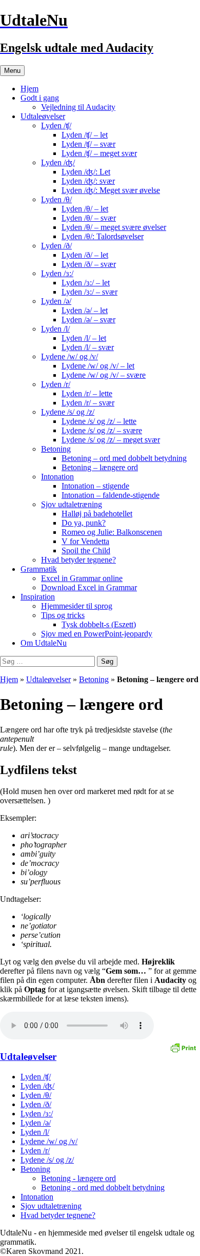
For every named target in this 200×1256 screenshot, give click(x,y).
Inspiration (38, 596)
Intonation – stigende (95, 485)
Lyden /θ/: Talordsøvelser (103, 236)
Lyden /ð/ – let (85, 254)
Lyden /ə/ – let (85, 310)
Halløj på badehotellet (97, 513)
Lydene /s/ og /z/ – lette (99, 421)
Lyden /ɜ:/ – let (86, 282)
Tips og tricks (63, 615)
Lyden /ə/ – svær (88, 319)
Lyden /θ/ (56, 199)
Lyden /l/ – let (84, 338)
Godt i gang (40, 97)
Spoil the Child (86, 550)
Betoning (56, 449)
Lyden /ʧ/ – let (85, 134)
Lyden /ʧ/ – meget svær (99, 153)
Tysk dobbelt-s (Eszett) (99, 624)
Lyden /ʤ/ (58, 162)
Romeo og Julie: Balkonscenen (112, 532)
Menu (12, 70)
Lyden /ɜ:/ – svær (89, 291)
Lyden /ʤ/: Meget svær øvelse (111, 190)
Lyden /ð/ (56, 245)
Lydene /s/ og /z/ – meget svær (111, 439)
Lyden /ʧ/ (56, 125)
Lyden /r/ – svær (88, 402)
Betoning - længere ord (78, 1178)
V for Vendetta (85, 541)
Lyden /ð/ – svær (89, 264)
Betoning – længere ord (100, 467)
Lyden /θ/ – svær (89, 218)
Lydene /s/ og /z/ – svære (102, 430)
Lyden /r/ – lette (87, 393)
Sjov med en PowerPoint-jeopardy (96, 633)
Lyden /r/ (55, 384)
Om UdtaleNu (44, 643)
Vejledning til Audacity (78, 107)
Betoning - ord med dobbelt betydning (103, 1187)
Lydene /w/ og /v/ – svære (104, 375)
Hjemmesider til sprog (76, 606)
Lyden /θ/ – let (85, 208)
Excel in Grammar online (82, 578)
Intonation (57, 476)
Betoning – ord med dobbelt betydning (124, 458)
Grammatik (39, 569)
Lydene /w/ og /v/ (69, 356)
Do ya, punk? (84, 522)
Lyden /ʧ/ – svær (88, 144)
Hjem (29, 88)
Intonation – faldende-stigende (110, 495)
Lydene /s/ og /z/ (67, 412)
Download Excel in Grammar (89, 587)
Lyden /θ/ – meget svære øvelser (114, 227)
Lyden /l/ (55, 328)
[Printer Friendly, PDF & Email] (183, 1047)
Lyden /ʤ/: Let (86, 171)
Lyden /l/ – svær (88, 347)
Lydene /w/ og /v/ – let (98, 365)
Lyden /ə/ (56, 301)
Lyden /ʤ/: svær (88, 181)
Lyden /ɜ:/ (57, 273)
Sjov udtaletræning (71, 504)
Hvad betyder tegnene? (78, 559)
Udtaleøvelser (43, 116)
